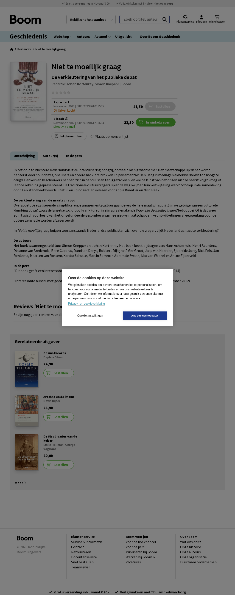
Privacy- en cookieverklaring (86, 303)
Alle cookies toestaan (144, 315)
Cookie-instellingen (90, 315)
